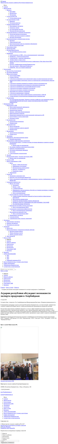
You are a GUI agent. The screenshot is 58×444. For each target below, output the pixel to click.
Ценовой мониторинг (15, 139)
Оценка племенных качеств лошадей (19, 128)
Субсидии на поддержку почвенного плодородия (22, 88)
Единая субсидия (14, 77)
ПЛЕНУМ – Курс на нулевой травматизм (20, 67)
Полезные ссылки (14, 118)
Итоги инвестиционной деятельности (19, 107)
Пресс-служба (7, 237)
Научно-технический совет (17, 45)
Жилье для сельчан (14, 183)
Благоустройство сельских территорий (20, 194)
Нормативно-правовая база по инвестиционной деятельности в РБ (27, 115)
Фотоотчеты (13, 14)
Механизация (10, 131)
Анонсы (9, 241)
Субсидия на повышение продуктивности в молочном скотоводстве (27, 85)
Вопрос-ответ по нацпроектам (20, 145)
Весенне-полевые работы (16, 231)
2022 (8, 255)
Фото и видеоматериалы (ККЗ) (21, 207)
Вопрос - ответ (16, 186)
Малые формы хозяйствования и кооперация (18, 140)
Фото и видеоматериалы (19, 193)
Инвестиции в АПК (12, 105)
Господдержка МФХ (15, 75)
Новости (9, 239)
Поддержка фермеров (12, 72)
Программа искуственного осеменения (20, 91)
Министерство (7, 8)
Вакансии (12, 21)
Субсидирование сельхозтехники (18, 153)
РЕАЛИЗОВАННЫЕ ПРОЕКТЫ (21, 204)
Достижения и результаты (16, 108)
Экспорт (9, 155)
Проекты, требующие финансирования (20, 111)
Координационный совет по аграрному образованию (23, 43)
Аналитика (6, 226)
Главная (6, 6)
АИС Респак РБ (11, 236)
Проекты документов (12, 223)
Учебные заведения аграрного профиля (20, 35)
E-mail (3, 441)
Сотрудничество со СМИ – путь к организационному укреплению (27, 55)
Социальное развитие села (13, 182)
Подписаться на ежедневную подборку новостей (13, 425)
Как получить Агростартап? (14, 70)
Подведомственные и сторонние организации (18, 32)
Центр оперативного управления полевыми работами (20, 229)
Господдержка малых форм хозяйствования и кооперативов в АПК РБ (28, 94)
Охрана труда (13, 134)
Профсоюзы (10, 53)
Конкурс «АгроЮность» (19, 169)
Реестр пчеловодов (14, 126)
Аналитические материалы (17, 121)
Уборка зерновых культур (16, 233)
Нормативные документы (16, 215)
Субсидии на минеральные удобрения (19, 93)
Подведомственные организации (18, 34)
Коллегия (12, 40)
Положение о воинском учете (17, 175)
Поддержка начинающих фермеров (19, 150)
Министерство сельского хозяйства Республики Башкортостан (17, 2)
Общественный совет (15, 42)
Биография (12, 11)
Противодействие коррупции (17, 31)
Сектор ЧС (9, 174)
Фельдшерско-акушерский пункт (18, 212)
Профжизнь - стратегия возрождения (19, 56)
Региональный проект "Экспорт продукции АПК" (20, 156)
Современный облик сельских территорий (21, 218)
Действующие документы (13, 221)
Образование (13, 172)
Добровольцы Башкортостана (11, 265)
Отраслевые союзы (11, 47)
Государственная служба (13, 19)
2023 (8, 257)
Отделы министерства (15, 18)
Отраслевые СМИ (11, 249)
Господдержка (7, 69)
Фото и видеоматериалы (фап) (20, 213)
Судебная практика (18, 188)
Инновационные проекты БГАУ (21, 167)
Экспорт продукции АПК (7, 381)
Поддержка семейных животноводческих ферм (22, 147)
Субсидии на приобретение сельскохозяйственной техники (25, 86)
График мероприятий (9, 263)
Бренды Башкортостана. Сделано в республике (16, 262)
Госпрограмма (10, 98)
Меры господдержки (12, 74)
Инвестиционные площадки (17, 113)
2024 (8, 258)
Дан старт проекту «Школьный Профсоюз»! (21, 66)
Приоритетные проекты (16, 110)
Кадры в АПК (10, 159)
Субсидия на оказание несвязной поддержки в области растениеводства (28, 83)
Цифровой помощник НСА (14, 260)
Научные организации (15, 37)
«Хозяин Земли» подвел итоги (17, 59)
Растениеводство (11, 120)
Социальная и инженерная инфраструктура (21, 209)
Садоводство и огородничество (12, 266)
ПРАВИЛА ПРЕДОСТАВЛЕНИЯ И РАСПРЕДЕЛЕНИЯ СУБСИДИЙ (31, 202)
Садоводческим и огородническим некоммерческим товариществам (27, 96)
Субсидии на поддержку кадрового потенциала (22, 90)
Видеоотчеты (13, 13)
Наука (11, 163)
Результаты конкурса (15, 23)
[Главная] (3, 1)
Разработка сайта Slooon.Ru (8, 428)
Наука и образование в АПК (14, 161)
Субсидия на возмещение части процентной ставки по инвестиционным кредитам (31, 78)
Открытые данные (14, 27)
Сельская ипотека (14, 216)
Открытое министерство (13, 24)
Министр (9, 10)
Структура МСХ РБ (12, 16)
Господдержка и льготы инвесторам (19, 116)
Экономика (9, 136)
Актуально (12, 151)
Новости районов (11, 242)
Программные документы (16, 26)
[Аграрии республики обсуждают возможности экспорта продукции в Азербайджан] (19, 352)
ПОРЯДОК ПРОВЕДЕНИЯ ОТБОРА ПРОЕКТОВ (26, 200)
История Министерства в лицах (18, 51)
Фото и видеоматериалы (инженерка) (22, 210)
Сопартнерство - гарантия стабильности (20, 58)
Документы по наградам (13, 225)
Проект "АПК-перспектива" (20, 164)
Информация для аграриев (19, 166)
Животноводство (11, 124)
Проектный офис (11, 48)
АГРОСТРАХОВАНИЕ (10, 253)
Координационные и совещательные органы (18, 39)
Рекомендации (13, 123)
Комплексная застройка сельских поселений (21, 205)
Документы (16, 185)
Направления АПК (8, 103)
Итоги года (9, 228)
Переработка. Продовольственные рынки (17, 137)
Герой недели (10, 244)
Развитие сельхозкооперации (17, 148)
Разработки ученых (18, 171)
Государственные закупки (16, 29)
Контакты (9, 250)
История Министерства (13, 50)
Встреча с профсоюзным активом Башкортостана (22, 64)
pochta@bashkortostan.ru (7, 394)
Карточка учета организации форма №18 (20, 177)
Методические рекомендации (20, 199)
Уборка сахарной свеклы (16, 234)
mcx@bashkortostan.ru (6, 392)
